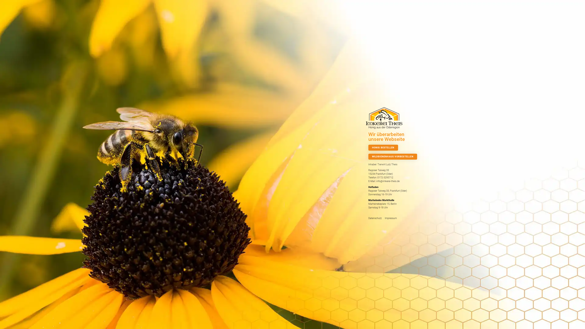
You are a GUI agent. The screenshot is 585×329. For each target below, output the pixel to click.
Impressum (391, 218)
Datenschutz (375, 218)
